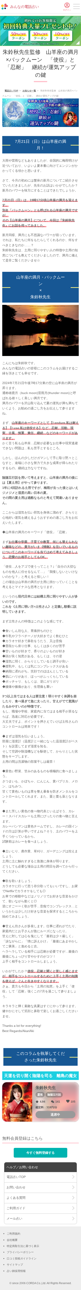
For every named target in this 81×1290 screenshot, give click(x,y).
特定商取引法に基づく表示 (23, 1246)
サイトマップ (15, 1264)
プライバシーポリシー (20, 1252)
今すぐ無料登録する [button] (40, 1152)
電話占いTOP (11, 90)
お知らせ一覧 (29, 90)
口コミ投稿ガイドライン (21, 1258)
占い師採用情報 (16, 1271)
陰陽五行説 (54, 1094)
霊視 (40, 1094)
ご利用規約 (13, 1233)
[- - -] (76, 7)
